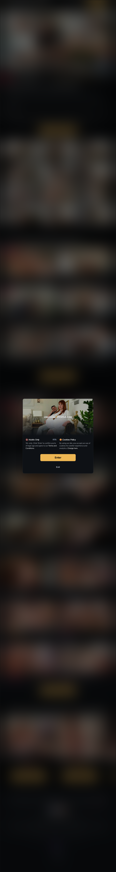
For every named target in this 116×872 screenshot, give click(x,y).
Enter (58, 457)
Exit (58, 467)
